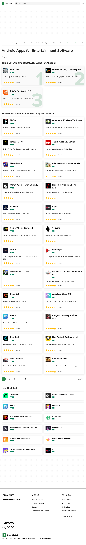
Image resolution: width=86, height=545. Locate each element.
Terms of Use (66, 503)
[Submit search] (16, 3)
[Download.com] (7, 3)
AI (21, 43)
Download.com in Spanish (40, 511)
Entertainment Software (73, 43)
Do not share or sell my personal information (69, 512)
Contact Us (35, 507)
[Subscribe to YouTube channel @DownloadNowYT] (12, 527)
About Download (37, 500)
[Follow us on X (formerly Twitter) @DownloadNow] (8, 527)
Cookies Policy (66, 507)
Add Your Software (38, 503)
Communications (36, 43)
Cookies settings (67, 516)
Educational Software (59, 43)
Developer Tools (47, 43)
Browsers (26, 43)
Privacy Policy (66, 500)
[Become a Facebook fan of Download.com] (4, 527)
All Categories (16, 43)
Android (4, 43)
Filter (4, 57)
